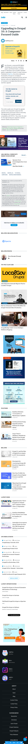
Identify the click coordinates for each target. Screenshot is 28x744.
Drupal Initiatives (14, 727)
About (11, 12)
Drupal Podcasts (14, 731)
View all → (24, 155)
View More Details (17, 166)
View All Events (14, 578)
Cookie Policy (14, 703)
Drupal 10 (10, 173)
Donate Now (14, 8)
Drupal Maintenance (15, 174)
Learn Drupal (14, 723)
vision (8, 195)
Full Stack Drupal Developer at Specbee (14, 601)
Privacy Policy (14, 707)
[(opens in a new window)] (14, 2)
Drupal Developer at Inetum (10, 595)
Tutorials (4, 23)
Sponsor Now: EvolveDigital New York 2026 (20, 162)
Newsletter (6, 12)
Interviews (14, 720)
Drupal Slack (17, 203)
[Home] (3, 17)
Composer (4, 174)
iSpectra (10, 74)
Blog (2, 12)
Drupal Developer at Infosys (10, 607)
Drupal (4, 173)
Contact (25, 12)
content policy (17, 201)
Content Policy (14, 700)
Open (14, 692)
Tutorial (17, 173)
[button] (14, 60)
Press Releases (14, 734)
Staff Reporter (9, 40)
